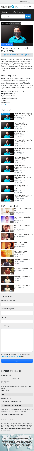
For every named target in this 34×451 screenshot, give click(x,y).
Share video (8, 44)
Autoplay (7, 110)
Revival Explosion (24, 55)
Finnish (3, 105)
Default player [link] (6, 24)
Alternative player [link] (16, 24)
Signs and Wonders (9, 55)
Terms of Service (16, 356)
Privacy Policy (4, 356)
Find (28, 16)
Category (6, 12)
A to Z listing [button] (18, 12)
